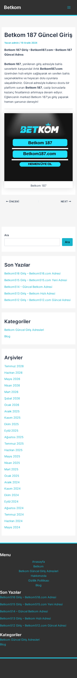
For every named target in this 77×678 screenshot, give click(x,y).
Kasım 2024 (12, 488)
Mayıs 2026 (12, 379)
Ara (6, 235)
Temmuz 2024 (14, 514)
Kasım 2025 (12, 417)
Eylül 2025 (11, 430)
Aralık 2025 (12, 411)
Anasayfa (38, 561)
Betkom (12, 7)
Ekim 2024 (11, 495)
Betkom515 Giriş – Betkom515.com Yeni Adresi (35, 280)
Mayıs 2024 (12, 527)
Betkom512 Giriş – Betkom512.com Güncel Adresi (37, 300)
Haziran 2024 (13, 521)
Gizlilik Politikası (38, 580)
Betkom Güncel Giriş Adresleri (24, 330)
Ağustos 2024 (13, 508)
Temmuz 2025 (14, 443)
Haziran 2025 (13, 450)
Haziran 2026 (13, 372)
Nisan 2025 (12, 463)
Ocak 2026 (11, 405)
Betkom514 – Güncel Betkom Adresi (28, 287)
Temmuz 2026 (14, 366)
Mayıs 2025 (12, 456)
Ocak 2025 (11, 476)
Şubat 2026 (12, 398)
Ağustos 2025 (13, 437)
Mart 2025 (11, 469)
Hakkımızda (38, 576)
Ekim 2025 (11, 424)
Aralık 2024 (12, 482)
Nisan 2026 (12, 385)
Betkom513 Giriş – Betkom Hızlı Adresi (29, 293)
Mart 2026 (11, 392)
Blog (7, 336)
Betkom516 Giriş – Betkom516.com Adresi (32, 273)
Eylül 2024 (11, 501)
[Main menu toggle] (69, 7)
